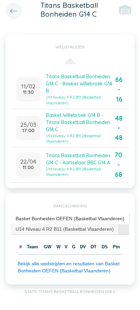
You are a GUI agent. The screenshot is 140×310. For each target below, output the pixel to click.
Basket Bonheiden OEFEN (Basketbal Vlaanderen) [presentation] (70, 218)
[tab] (70, 218)
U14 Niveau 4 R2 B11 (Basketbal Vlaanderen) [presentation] (65, 229)
